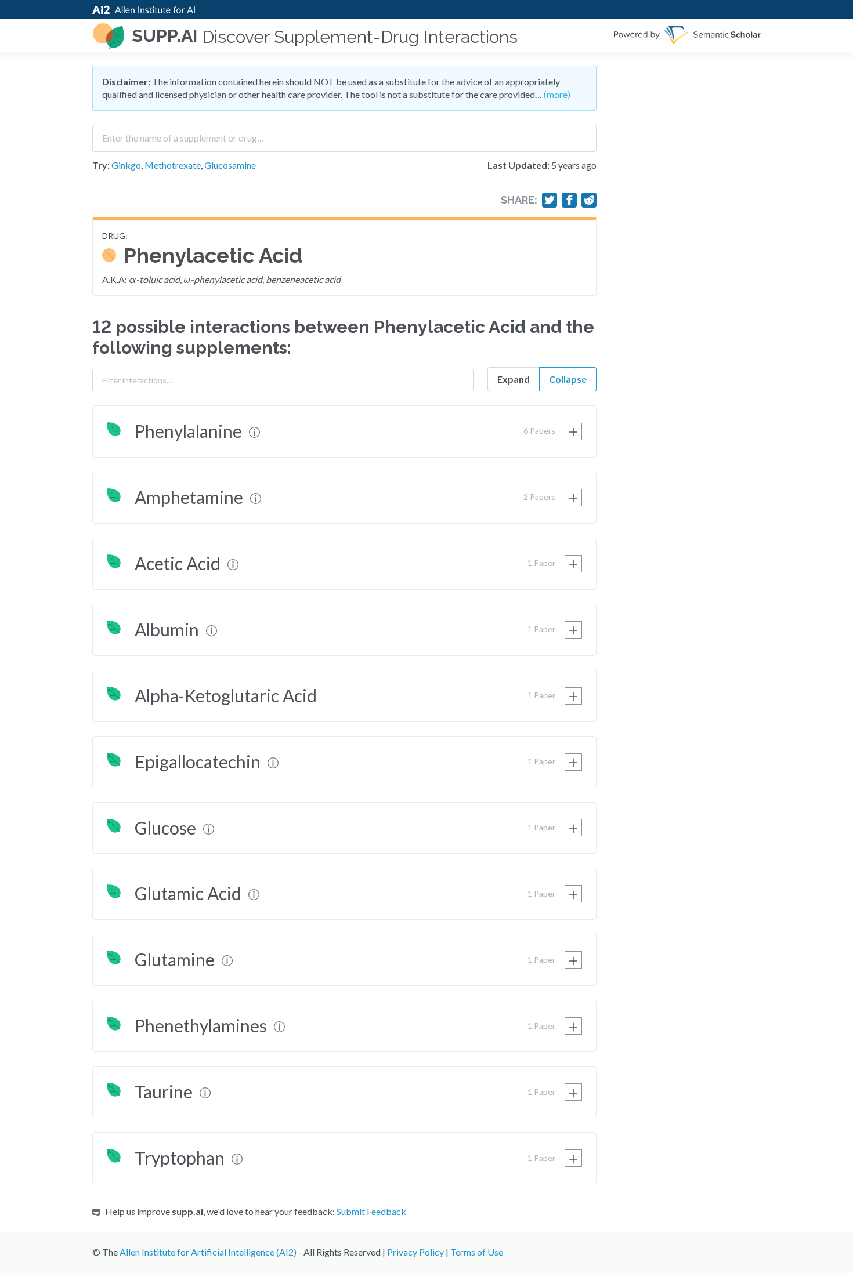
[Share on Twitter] (549, 200)
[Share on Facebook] (569, 200)
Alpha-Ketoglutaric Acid (226, 695)
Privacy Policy (415, 1251)
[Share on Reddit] (589, 200)
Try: (101, 165)
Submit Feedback (371, 1211)
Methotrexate (172, 165)
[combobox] (344, 134)
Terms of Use (476, 1251)
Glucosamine (230, 165)
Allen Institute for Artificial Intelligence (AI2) (208, 1251)
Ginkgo (126, 165)
